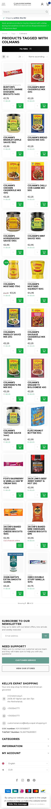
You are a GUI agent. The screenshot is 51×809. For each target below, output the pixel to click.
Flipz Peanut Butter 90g (35, 432)
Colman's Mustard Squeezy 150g (35, 286)
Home (4, 33)
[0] (47, 4)
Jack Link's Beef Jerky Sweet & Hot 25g (37, 481)
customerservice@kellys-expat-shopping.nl (27, 723)
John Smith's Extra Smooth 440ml (12, 579)
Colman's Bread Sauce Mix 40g (37, 138)
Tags (13, 33)
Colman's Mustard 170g (11, 285)
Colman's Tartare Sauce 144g (12, 433)
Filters (24, 49)
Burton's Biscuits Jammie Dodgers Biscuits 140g (12, 90)
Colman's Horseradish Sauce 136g (11, 238)
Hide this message (17, 804)
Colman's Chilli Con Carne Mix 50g (37, 188)
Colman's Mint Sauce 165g (36, 237)
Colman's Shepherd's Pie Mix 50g (12, 385)
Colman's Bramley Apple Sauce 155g (12, 140)
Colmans (23, 33)
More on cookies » (37, 804)
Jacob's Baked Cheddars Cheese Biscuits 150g (12, 530)
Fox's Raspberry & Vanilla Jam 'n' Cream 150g (13, 481)
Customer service (25, 660)
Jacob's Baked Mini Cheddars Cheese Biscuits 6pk (37, 530)
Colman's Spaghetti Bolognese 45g (37, 385)
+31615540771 (13, 708)
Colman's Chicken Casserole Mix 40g (12, 189)
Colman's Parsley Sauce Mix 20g (12, 334)
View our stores (25, 668)
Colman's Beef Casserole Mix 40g (36, 89)
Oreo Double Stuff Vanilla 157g (36, 579)
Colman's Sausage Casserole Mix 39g (36, 335)
